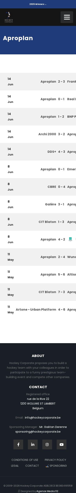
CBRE (52, 187)
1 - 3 (61, 222)
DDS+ (52, 151)
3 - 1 (61, 204)
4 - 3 (61, 151)
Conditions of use (24, 460)
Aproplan (48, 81)
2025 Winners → (38, 4)
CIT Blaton (47, 222)
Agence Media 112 (47, 491)
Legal (15, 466)
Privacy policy (55, 460)
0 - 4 (61, 187)
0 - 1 (61, 99)
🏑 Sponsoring (56, 466)
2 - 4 (61, 257)
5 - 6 (61, 274)
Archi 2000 (47, 134)
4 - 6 (61, 309)
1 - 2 (61, 116)
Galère (50, 204)
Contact (32, 466)
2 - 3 (61, 81)
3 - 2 (61, 134)
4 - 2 (61, 239)
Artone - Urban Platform (36, 309)
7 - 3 (61, 292)
